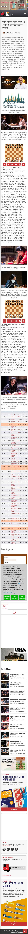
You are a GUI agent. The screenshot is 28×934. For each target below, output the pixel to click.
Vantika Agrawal (13, 466)
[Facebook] (12, 849)
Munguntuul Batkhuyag (13, 443)
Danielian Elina (13, 523)
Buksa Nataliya (13, 485)
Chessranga (13, 932)
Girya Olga (13, 474)
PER (18, 445)
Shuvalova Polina (13, 456)
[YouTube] (8, 849)
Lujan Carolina (14, 525)
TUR (18, 487)
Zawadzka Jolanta (13, 451)
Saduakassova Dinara (14, 464)
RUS (18, 435)
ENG (19, 511)
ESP (18, 540)
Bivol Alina (13, 516)
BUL (18, 458)
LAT (18, 518)
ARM (19, 498)
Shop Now (14, 809)
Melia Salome (14, 478)
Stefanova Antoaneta (13, 459)
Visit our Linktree (6, 845)
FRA (18, 513)
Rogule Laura (14, 518)
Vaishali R (13, 469)
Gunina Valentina (13, 493)
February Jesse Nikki (13, 543)
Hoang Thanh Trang (14, 535)
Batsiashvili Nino (13, 432)
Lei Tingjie (13, 414)
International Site (6, 875)
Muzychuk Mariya (13, 422)
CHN (19, 414)
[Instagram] (16, 849)
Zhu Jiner (13, 419)
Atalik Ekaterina (13, 488)
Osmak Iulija (13, 461)
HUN (19, 534)
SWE (19, 476)
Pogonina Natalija (13, 440)
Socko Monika (14, 495)
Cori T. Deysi (13, 445)
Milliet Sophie (14, 513)
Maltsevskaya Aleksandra (14, 501)
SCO (18, 531)
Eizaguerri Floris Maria (13, 540)
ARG (18, 525)
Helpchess (20, 932)
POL (18, 450)
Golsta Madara (12, 537)
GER (18, 416)
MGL (19, 443)
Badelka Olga (14, 453)
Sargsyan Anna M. (13, 498)
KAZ (18, 437)
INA (18, 481)
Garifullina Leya (13, 471)
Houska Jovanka (12, 511)
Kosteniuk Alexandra (13, 435)
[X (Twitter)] (4, 849)
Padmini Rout (14, 520)
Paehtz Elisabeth (13, 416)
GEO (19, 427)
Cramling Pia (13, 476)
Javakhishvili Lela (13, 427)
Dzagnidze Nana (13, 430)
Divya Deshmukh (13, 528)
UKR (18, 421)
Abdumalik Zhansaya (13, 490)
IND (18, 424)
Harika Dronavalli (13, 424)
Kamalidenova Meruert (14, 506)
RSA (18, 542)
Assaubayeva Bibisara (14, 438)
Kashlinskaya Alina (14, 448)
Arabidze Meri (14, 508)
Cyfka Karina (13, 503)
